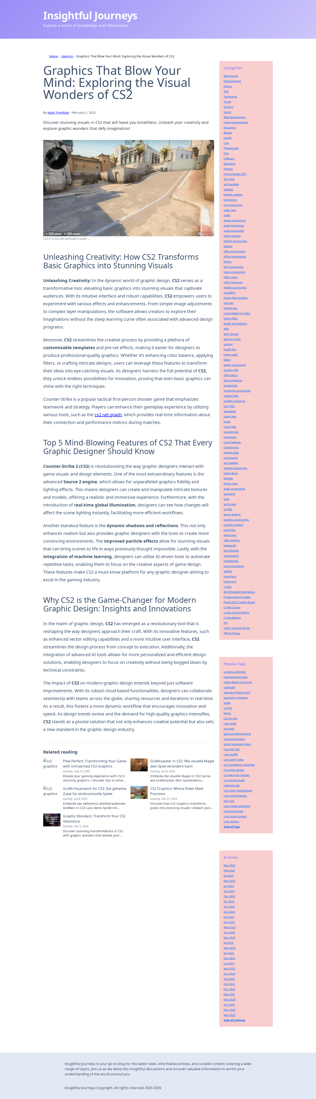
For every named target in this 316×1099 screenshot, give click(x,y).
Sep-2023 (229, 979)
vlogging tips (231, 432)
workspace (230, 437)
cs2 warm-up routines (237, 775)
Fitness (228, 86)
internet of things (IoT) (237, 692)
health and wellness (235, 323)
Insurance (230, 127)
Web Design (231, 76)
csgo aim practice (234, 739)
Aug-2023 (229, 912)
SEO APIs (229, 179)
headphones (231, 561)
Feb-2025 (229, 994)
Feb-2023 (229, 984)
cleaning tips (231, 447)
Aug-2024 (229, 974)
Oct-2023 (229, 901)
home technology (234, 566)
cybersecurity (232, 785)
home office (231, 318)
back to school (232, 339)
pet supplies (231, 463)
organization (231, 556)
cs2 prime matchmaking (238, 790)
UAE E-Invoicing (233, 282)
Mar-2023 (229, 937)
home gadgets (232, 236)
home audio (231, 354)
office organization (235, 256)
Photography (231, 148)
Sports (227, 112)
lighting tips (230, 308)
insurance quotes (234, 770)
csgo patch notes (234, 759)
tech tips (229, 303)
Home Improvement (236, 122)
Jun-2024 (229, 963)
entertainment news (236, 677)
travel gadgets (232, 442)
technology (230, 200)
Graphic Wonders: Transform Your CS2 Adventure (94, 819)
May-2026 (230, 999)
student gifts (231, 396)
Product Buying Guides (237, 597)
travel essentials (233, 811)
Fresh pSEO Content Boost (239, 602)
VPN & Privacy (232, 633)
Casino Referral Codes (237, 313)
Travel (227, 102)
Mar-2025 (229, 1010)
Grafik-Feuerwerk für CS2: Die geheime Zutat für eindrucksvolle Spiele (94, 791)
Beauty (228, 133)
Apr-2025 (229, 1005)
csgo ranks (230, 723)
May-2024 (230, 948)
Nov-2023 (229, 968)
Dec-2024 (229, 989)
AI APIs (228, 509)
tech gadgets (231, 184)
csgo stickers (231, 821)
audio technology (234, 225)
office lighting (232, 540)
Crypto (228, 587)
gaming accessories (235, 468)
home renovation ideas (237, 744)
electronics (230, 535)
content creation (233, 525)
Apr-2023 (229, 907)
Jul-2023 (228, 943)
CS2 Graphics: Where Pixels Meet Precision (177, 791)
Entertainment (232, 81)
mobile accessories (235, 287)
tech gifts (229, 406)
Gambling (229, 293)
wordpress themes (235, 672)
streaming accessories (237, 391)
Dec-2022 (229, 958)
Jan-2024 (229, 917)
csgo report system (235, 816)
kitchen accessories (235, 241)
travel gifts (230, 427)
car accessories (233, 205)
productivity (231, 385)
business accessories (236, 520)
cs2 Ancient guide (234, 780)
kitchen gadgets (233, 194)
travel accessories (234, 272)
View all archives (234, 1020)
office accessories (234, 251)
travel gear (230, 416)
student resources (234, 401)
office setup (231, 277)
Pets (226, 153)
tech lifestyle (231, 551)
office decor (231, 375)
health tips (230, 349)
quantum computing (236, 698)
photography (231, 452)
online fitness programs (238, 682)
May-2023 (230, 927)
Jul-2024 (228, 876)
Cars (226, 143)
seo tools (229, 729)
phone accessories (235, 220)
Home (53, 56)
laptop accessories (235, 365)
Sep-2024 (229, 932)
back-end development (237, 734)
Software (229, 158)
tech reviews (231, 334)
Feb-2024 (229, 870)
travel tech (230, 576)
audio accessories (234, 489)
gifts (226, 329)
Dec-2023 (229, 896)
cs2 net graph (108, 414)
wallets (228, 571)
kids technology (233, 380)
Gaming (67, 56)
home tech (230, 581)
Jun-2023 (229, 886)
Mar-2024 (229, 881)
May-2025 (230, 1015)
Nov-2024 (229, 865)
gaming (228, 344)
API (226, 623)
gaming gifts (231, 370)
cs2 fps (228, 708)
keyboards (230, 545)
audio (227, 215)
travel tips (229, 530)
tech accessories (234, 267)
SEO (226, 91)
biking (227, 360)
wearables (230, 411)
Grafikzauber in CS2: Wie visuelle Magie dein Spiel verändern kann (182, 764)
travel (227, 422)
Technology (230, 96)
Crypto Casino (232, 607)
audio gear (230, 210)
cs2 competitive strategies (239, 765)
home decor (231, 473)
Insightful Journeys (90, 15)
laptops (228, 246)
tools (226, 499)
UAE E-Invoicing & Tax (237, 628)
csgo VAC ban (232, 749)
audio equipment (234, 231)
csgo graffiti (231, 754)
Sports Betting (232, 514)
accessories (231, 458)
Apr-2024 (229, 922)
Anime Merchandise (236, 298)
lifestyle (228, 478)
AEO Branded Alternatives (239, 592)
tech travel (230, 504)
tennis (227, 713)
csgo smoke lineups (235, 796)
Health (228, 138)
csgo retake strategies (237, 806)
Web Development (235, 117)
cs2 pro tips (230, 718)
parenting (229, 494)
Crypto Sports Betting (236, 612)
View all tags (232, 827)
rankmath (229, 687)
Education (229, 164)
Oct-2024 (229, 891)
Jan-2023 (229, 953)
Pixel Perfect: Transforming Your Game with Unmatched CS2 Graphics (94, 764)
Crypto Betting (232, 618)
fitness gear (231, 483)
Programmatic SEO (235, 174)
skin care (229, 801)
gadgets (228, 189)
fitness (228, 262)
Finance (228, 169)
